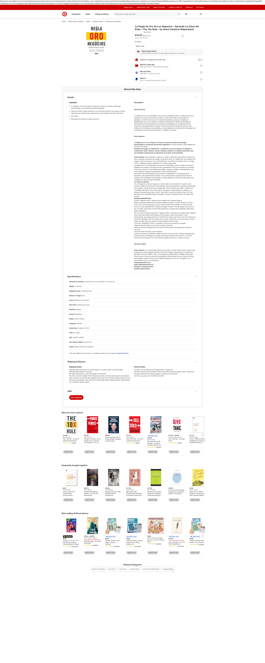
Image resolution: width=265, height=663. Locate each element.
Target (64, 21)
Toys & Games (195, 1)
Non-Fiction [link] (112, 569)
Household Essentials (115, 1)
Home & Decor (67, 1)
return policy (144, 376)
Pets (158, 1)
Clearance (38, 3)
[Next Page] (203, 435)
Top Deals (71, 3)
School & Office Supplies (181, 1)
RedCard (138, 3)
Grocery (104, 1)
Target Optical (24, 3)
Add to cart (140, 46)
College (28, 1)
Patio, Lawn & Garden (93, 1)
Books (88, 21)
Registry (132, 3)
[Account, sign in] (190, 14)
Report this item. (123, 353)
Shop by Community (11, 3)
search (179, 14)
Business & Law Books (113, 21)
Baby (125, 1)
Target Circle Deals (82, 3)
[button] (143, 32)
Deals (32, 3)
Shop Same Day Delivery (120, 3)
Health (162, 1)
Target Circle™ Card (143, 7)
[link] (143, 32)
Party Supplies (246, 1)
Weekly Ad (93, 3)
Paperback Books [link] (168, 569)
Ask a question (76, 397)
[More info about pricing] (183, 36)
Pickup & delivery (102, 14)
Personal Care (137, 1)
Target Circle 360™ (159, 7)
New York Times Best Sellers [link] (151, 569)
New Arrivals (46, 3)
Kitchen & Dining (79, 1)
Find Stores (155, 3)
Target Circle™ (128, 7)
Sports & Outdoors (150, 1)
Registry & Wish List (175, 7)
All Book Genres (98, 21)
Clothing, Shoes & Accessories (50, 1)
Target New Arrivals (7, 1)
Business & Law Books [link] (98, 569)
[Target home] (64, 14)
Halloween (35, 1)
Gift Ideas (255, 1)
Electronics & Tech (207, 1)
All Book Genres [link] (134, 569)
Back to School (20, 1)
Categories (76, 14)
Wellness (168, 1)
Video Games (219, 1)
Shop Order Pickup (104, 3)
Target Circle (146, 3)
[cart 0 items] (200, 14)
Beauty (129, 1)
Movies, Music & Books (232, 1)
